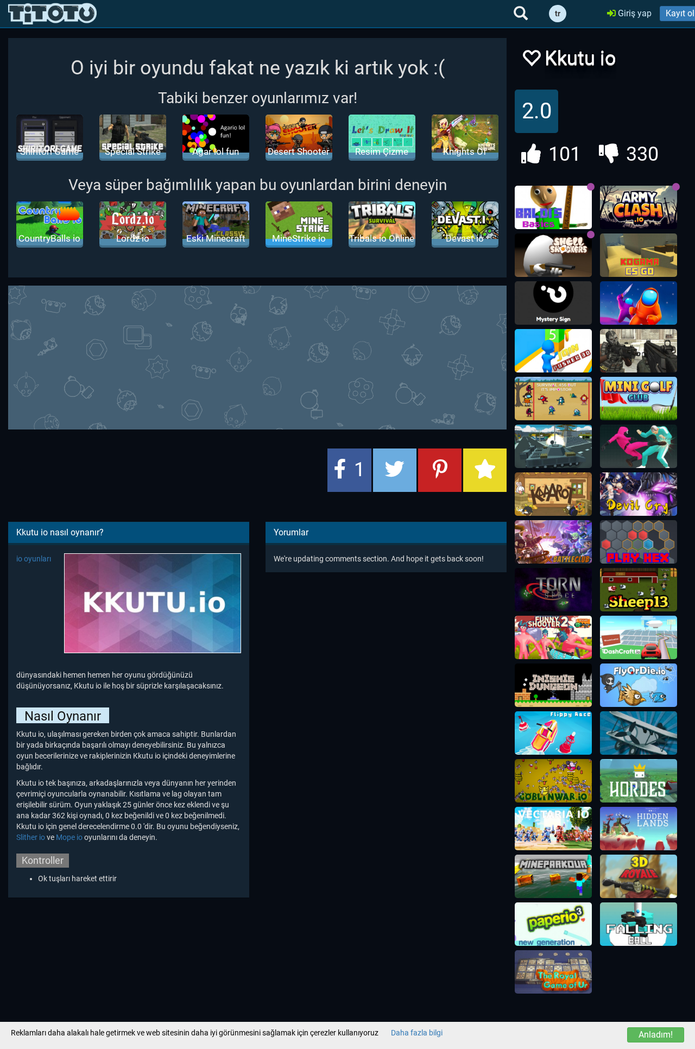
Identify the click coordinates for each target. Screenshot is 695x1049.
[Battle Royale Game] (638, 876)
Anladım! (656, 1034)
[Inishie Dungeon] (553, 685)
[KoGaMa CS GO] (638, 255)
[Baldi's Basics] (553, 207)
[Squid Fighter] (638, 446)
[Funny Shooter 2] (553, 637)
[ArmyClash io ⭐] (638, 207)
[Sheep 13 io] (638, 589)
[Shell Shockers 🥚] (553, 255)
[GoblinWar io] (553, 780)
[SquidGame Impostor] (553, 398)
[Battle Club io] (553, 542)
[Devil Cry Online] (638, 494)
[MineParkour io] (553, 876)
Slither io (30, 837)
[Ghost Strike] (638, 350)
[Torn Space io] (553, 589)
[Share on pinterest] (440, 470)
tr (557, 13)
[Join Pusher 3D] (553, 350)
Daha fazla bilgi (417, 1032)
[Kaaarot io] (553, 494)
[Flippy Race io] (553, 733)
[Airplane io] (638, 733)
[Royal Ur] (553, 972)
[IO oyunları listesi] (52, 13)
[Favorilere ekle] (531, 61)
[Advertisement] (271, 356)
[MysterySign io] (553, 303)
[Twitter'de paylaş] (394, 470)
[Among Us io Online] (638, 303)
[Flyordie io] (638, 685)
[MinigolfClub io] (638, 398)
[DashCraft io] (638, 637)
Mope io (69, 837)
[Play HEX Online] (638, 542)
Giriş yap (634, 13)
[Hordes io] (638, 780)
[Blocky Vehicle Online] (553, 446)
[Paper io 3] (553, 924)
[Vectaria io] (553, 828)
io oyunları (33, 558)
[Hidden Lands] (638, 828)
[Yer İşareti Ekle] (485, 470)
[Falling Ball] (638, 924)
